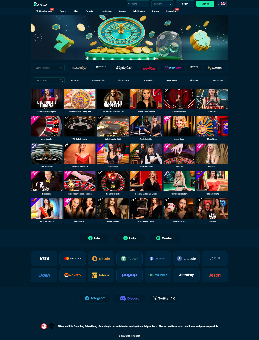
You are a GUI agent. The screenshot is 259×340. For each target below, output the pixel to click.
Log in (185, 4)
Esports (89, 11)
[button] (38, 37)
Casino (122, 11)
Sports (63, 11)
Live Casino (106, 11)
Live (76, 11)
